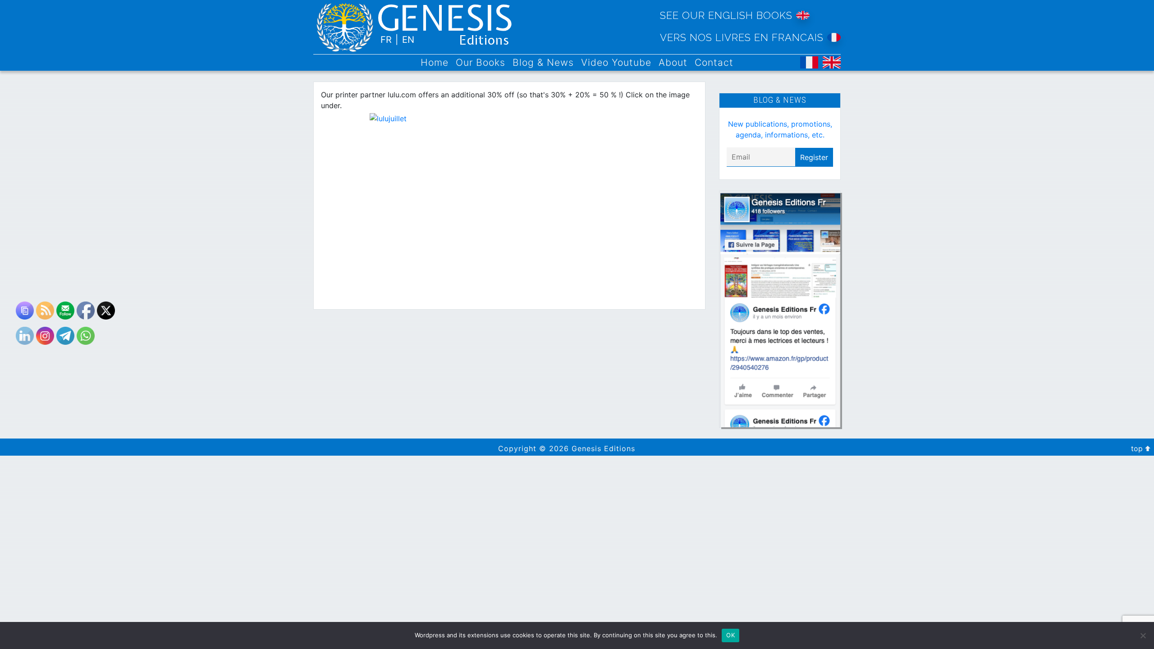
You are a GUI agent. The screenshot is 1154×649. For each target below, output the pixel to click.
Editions (484, 40)
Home (435, 62)
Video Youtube (616, 62)
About (673, 62)
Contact (714, 62)
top (1138, 448)
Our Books (480, 62)
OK (730, 635)
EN (408, 39)
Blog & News (543, 62)
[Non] (1142, 635)
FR (386, 39)
